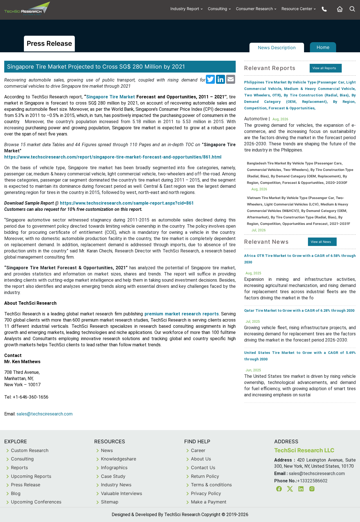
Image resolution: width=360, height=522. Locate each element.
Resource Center (297, 8)
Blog (16, 493)
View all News (321, 242)
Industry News (116, 484)
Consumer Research (254, 8)
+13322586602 (312, 480)
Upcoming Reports (31, 476)
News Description (277, 47)
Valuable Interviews (121, 493)
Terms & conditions (211, 484)
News (107, 450)
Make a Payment (208, 502)
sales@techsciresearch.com (317, 473)
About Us (201, 459)
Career (198, 450)
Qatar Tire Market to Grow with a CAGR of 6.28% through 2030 (299, 310)
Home (323, 47)
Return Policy (205, 476)
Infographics (114, 467)
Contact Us (203, 467)
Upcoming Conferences (36, 502)
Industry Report (184, 8)
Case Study (113, 476)
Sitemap (109, 502)
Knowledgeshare (118, 459)
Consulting (217, 8)
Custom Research (29, 450)
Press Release (25, 484)
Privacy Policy (206, 493)
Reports (19, 467)
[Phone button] (323, 8)
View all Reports (324, 68)
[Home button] (338, 8)
